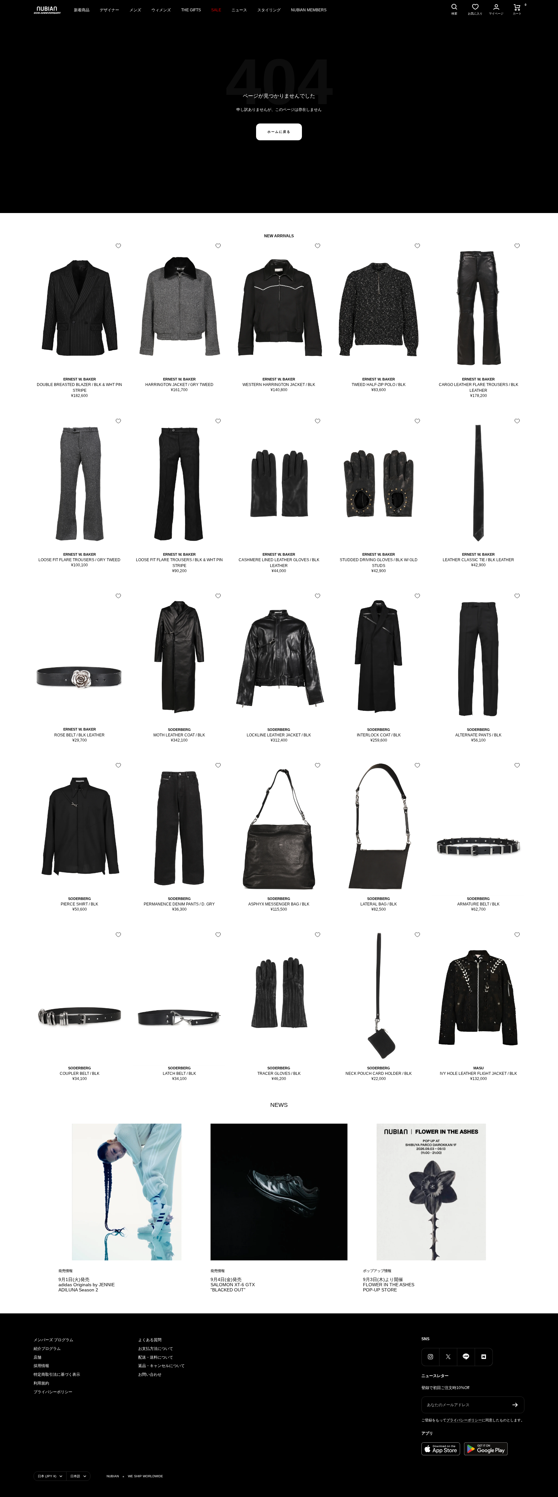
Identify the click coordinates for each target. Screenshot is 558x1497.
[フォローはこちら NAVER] (483, 1357)
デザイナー (109, 10)
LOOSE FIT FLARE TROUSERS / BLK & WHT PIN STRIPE (179, 563)
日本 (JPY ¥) (47, 1476)
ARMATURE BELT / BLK (478, 904)
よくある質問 (149, 1340)
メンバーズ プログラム (53, 1340)
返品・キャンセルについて (161, 1365)
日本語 (75, 1476)
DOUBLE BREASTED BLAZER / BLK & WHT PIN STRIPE (79, 387)
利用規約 (41, 1383)
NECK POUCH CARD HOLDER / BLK (379, 1073)
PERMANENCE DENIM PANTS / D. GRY (179, 904)
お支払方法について (155, 1348)
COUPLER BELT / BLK (79, 1073)
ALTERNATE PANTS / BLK (478, 735)
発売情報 (65, 1271)
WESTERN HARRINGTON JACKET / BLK (279, 384)
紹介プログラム (47, 1348)
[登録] (515, 1405)
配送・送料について (155, 1357)
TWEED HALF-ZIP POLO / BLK (379, 384)
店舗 (37, 1357)
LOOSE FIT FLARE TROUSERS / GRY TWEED (79, 560)
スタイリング (269, 10)
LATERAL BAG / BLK (378, 904)
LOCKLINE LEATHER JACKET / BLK (279, 735)
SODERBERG (179, 730)
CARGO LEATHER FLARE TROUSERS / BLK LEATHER (478, 387)
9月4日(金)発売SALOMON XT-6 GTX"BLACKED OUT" (233, 1284)
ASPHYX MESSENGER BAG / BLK (278, 904)
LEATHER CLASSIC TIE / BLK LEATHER (478, 560)
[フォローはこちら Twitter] (448, 1357)
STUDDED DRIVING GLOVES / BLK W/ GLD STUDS (379, 563)
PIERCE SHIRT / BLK (79, 904)
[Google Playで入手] (486, 1448)
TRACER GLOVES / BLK (279, 1073)
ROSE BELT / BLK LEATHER (79, 735)
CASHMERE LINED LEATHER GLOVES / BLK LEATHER (279, 563)
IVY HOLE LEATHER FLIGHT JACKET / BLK (478, 1073)
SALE (216, 10)
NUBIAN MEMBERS (308, 10)
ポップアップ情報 (377, 1271)
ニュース (239, 10)
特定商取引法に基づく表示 (57, 1374)
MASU (478, 1068)
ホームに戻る (279, 132)
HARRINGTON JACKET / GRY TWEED (179, 384)
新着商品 (81, 10)
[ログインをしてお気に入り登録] (118, 246)
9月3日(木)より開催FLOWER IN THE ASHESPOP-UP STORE (388, 1284)
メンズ (135, 10)
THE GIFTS (191, 10)
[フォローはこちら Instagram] (430, 1357)
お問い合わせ (149, 1374)
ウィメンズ (161, 10)
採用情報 (41, 1365)
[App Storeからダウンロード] (440, 1448)
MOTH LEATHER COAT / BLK (179, 735)
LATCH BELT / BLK (179, 1073)
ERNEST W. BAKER (79, 379)
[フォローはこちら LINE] (466, 1357)
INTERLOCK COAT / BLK (379, 735)
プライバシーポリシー (53, 1392)
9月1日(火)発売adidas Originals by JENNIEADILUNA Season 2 (86, 1284)
